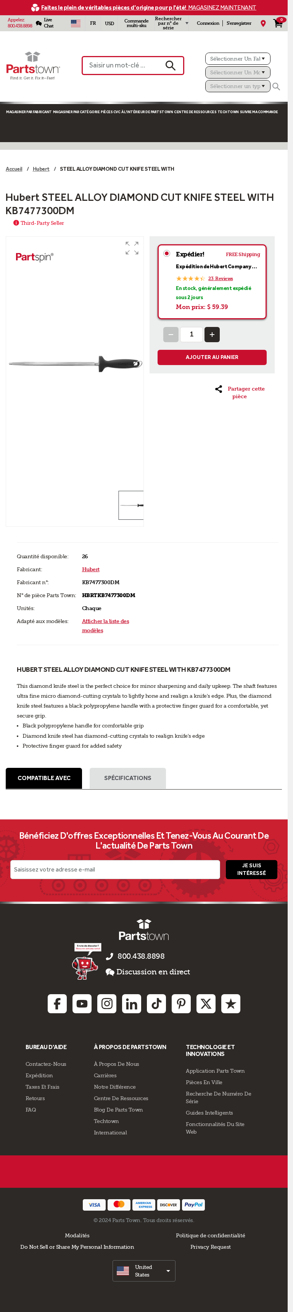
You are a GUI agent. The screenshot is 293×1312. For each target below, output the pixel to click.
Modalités (77, 1235)
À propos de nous (116, 1064)
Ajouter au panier (212, 357)
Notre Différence (115, 1087)
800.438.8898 (20, 26)
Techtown (106, 1121)
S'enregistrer (239, 23)
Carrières (105, 1075)
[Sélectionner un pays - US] (75, 23)
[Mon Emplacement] (263, 23)
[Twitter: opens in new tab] (206, 1003)
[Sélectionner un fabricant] (237, 59)
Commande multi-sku (136, 23)
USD (109, 23)
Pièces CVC (110, 112)
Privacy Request (210, 1247)
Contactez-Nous (46, 1064)
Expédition (39, 1075)
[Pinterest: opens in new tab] (181, 1003)
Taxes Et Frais (43, 1087)
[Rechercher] (276, 86)
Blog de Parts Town (118, 1110)
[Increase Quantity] (212, 334)
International (110, 1132)
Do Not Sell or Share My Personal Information (77, 1247)
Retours (35, 1098)
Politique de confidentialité (210, 1235)
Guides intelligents (209, 1113)
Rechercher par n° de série (168, 23)
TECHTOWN (228, 112)
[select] (144, 1271)
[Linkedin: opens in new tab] (131, 1003)
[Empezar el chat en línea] (87, 961)
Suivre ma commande (259, 112)
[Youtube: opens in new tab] (82, 1003)
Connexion (208, 23)
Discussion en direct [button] (153, 972)
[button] (132, 248)
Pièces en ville (204, 1082)
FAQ (31, 1110)
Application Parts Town (215, 1071)
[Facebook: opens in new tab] (57, 1003)
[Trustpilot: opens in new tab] (230, 1003)
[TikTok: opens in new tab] (156, 1003)
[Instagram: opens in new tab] (106, 1003)
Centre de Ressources (195, 112)
